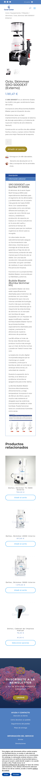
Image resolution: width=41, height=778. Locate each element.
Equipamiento (16, 13)
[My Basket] (33, 2)
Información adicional (17, 179)
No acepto (16, 774)
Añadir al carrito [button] (20, 498)
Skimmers (9, 15)
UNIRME (21, 697)
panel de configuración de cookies (13, 765)
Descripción (13, 175)
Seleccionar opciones (20, 643)
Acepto (6, 774)
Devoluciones (20, 743)
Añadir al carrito (16, 149)
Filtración (25, 13)
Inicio (7, 13)
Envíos (20, 739)
